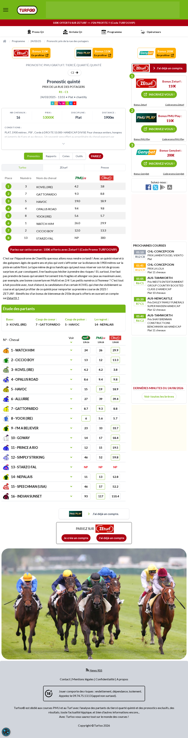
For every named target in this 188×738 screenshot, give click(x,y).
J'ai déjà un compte (111, 538)
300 (102, 237)
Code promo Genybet (173, 173)
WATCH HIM (45, 223)
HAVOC (41, 201)
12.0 (77, 230)
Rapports (51, 156)
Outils (79, 156)
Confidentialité (105, 679)
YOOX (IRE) (43, 216)
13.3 (103, 230)
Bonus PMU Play (142, 139)
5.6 (76, 215)
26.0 (77, 223)
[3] (146, 152)
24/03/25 (35, 41)
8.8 (102, 193)
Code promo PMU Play (173, 139)
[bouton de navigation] (5, 9)
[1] (146, 83)
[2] (146, 117)
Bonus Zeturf (140, 104)
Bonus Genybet (141, 173)
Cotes (66, 156)
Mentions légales (83, 679)
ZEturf (63, 167)
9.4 (76, 208)
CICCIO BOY (44, 231)
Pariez (96, 156)
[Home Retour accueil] (27, 10)
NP (77, 237)
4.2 (76, 186)
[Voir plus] (63, 144)
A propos (122, 679)
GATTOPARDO (46, 194)
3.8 (102, 186)
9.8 (102, 208)
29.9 (103, 223)
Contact (65, 679)
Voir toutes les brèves (159, 396)
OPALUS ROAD (46, 209)
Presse (105, 167)
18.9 (103, 201)
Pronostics (33, 156)
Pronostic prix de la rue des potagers (68, 41)
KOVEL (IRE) (44, 187)
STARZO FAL (44, 238)
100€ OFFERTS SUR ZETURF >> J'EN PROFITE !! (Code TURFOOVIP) (94, 22)
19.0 (77, 201)
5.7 (102, 215)
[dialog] (6, 732)
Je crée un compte (76, 538)
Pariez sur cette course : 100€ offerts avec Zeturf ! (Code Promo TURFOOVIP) (63, 249)
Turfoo (22, 167)
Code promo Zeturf (174, 104)
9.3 (76, 193)
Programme (18, 41)
